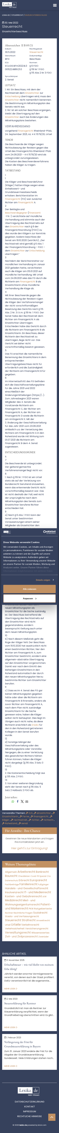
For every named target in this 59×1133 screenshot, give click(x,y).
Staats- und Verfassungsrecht (22, 916)
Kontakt (29, 1106)
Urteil (7, 924)
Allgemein (11, 872)
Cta (49, 876)
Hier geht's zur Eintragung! (29, 848)
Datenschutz (11, 880)
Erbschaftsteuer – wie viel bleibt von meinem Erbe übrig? (29, 967)
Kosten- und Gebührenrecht (23, 896)
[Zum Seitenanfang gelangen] (51, 1117)
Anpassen (28, 598)
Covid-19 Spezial (38, 876)
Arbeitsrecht (26, 872)
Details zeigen (43, 580)
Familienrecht (28, 884)
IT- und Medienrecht (37, 892)
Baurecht (11, 876)
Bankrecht (42, 872)
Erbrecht (24, 880)
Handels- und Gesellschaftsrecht (26, 888)
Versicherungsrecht (36, 928)
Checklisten (24, 876)
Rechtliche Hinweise (29, 1116)
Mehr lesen (10, 988)
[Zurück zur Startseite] (9, 4)
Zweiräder (43, 936)
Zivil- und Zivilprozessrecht (21, 936)
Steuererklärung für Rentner (20, 1003)
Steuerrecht (17, 15)
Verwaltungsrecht (18, 932)
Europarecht (38, 880)
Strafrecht (29, 920)
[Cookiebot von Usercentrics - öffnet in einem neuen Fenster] (43, 532)
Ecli (30, 813)
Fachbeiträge (12, 884)
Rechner (9, 913)
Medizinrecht (13, 900)
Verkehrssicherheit (15, 928)
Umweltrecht (43, 920)
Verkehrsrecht (30, 924)
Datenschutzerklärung (29, 1101)
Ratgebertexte (43, 908)
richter (35, 820)
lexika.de (6, 15)
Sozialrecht (40, 912)
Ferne (26, 816)
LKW (45, 896)
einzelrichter (44, 813)
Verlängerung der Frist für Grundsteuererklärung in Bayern (22, 1044)
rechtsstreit (20, 820)
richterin (48, 820)
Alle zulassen (29, 589)
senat (24, 823)
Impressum (29, 1111)
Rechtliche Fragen (23, 912)
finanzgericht (41, 816)
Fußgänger (43, 884)
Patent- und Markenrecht (28, 907)
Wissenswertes (40, 932)
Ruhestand (11, 823)
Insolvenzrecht (14, 892)
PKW (31, 908)
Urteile (16, 924)
